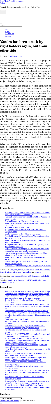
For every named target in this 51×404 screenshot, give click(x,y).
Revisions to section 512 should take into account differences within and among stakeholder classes (27, 354)
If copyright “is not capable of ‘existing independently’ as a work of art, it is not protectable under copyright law (27, 382)
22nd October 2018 (15, 56)
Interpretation (12, 272)
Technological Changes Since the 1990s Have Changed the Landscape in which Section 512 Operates (27, 341)
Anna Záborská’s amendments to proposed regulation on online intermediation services (26, 346)
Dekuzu (3, 3)
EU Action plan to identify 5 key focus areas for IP (24, 338)
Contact (8, 36)
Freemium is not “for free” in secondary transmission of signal (28, 292)
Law (19, 272)
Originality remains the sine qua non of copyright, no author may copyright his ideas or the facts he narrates (27, 297)
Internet (3, 272)
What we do (9, 34)
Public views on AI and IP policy (17, 319)
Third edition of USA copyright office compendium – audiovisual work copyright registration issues (25, 327)
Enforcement (29, 270)
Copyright (13, 270)
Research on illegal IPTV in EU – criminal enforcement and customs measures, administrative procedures (27, 335)
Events (7, 32)
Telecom (38, 272)
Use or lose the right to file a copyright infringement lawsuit (27, 294)
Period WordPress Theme (9, 401)
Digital (20, 270)
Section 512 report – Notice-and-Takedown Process (24, 385)
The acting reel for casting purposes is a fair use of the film (26, 311)
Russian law (26, 272)
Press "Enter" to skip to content (11, 1)
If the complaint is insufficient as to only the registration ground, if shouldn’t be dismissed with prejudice (25, 358)
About (7, 29)
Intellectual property (42, 270)
